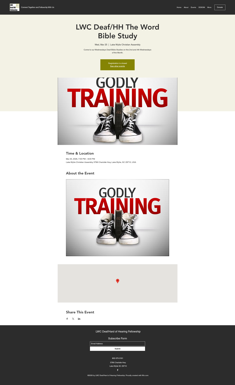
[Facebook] (117, 370)
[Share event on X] (73, 319)
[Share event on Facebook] (67, 319)
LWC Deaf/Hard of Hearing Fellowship (118, 331)
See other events (117, 66)
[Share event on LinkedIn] (79, 319)
